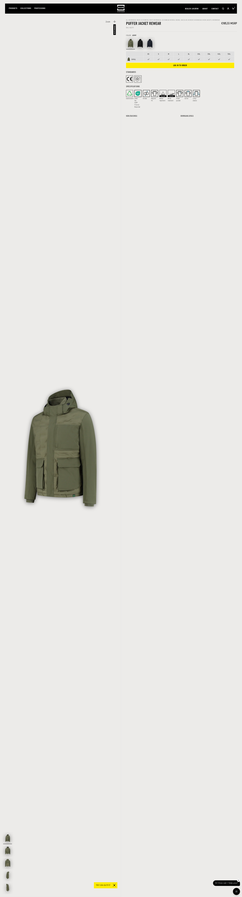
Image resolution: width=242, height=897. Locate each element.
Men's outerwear (143, 20)
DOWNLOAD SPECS (187, 116)
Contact (215, 9)
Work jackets (207, 20)
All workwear (131, 20)
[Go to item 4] (7, 875)
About (205, 9)
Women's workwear (195, 20)
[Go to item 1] (7, 838)
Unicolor (184, 20)
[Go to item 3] (7, 863)
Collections (25, 8)
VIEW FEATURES (131, 116)
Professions (40, 8)
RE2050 (178, 20)
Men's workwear (155, 20)
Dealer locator (192, 9)
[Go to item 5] (7, 887)
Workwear (216, 20)
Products (13, 8)
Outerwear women (168, 20)
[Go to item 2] (7, 850)
